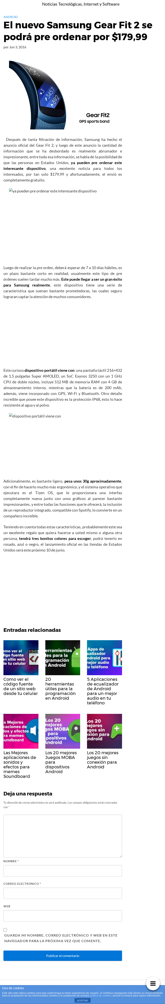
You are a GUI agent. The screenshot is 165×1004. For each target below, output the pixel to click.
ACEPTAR (82, 1000)
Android (10, 17)
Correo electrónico (22, 883)
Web (6, 906)
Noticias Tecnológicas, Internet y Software (80, 4)
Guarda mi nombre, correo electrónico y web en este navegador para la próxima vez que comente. (61, 938)
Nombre (11, 861)
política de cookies (101, 995)
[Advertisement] (62, 335)
